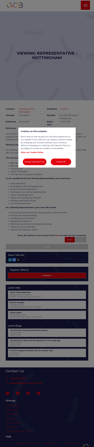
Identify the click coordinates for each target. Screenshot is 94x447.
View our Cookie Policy (32, 152)
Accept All (61, 162)
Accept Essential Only (35, 162)
